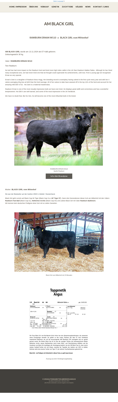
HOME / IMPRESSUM (17, 7)
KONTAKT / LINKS (101, 7)
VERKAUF (45, 7)
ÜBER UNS (33, 7)
